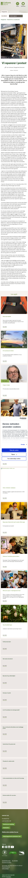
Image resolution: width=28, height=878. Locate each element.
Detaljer (23, 444)
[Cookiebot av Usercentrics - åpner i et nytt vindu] (20, 418)
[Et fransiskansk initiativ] (14, 339)
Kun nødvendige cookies (14, 458)
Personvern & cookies (6, 862)
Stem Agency (8, 876)
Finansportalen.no (6, 866)
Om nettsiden (15, 860)
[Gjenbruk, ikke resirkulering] (14, 408)
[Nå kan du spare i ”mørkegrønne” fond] (14, 579)
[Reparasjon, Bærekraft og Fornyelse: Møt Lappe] (14, 511)
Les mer (5, 326)
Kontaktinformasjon (6, 860)
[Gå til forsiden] (6, 3)
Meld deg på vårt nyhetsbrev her (12, 836)
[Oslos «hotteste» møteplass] (14, 476)
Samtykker (6, 827)
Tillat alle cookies (14, 450)
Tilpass (13, 454)
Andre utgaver (13, 16)
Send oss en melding (8, 824)
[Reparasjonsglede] (14, 305)
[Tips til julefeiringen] (14, 613)
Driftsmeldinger (5, 868)
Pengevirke (4, 11)
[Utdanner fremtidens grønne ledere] (14, 545)
